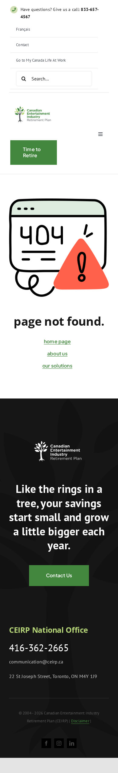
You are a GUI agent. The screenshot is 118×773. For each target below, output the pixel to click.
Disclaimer (80, 721)
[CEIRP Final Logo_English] (33, 104)
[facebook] (46, 743)
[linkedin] (72, 743)
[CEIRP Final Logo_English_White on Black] (59, 437)
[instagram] (59, 743)
